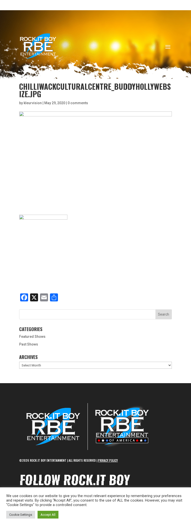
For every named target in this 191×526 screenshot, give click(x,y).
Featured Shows (32, 337)
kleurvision (33, 103)
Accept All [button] (48, 515)
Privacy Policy (108, 460)
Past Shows (28, 344)
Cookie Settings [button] (20, 515)
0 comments (78, 103)
